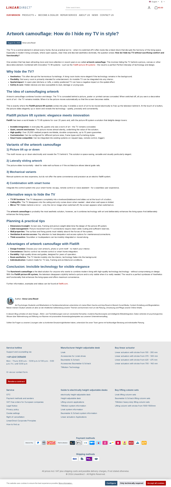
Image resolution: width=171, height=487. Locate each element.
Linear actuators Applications (74, 417)
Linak (63, 352)
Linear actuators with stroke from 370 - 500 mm (136, 356)
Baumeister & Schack (70, 360)
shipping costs (71, 471)
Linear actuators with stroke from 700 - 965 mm (136, 363)
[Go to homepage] (19, 7)
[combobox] (86, 7)
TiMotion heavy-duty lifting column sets (132, 402)
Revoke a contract (16, 381)
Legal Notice (11, 406)
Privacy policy (12, 409)
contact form (21, 372)
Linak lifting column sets (125, 394)
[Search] (109, 7)
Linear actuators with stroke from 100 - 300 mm (136, 352)
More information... (66, 483)
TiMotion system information (73, 406)
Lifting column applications (72, 402)
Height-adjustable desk (71, 398)
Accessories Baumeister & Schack (76, 363)
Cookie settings (13, 413)
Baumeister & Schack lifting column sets (132, 398)
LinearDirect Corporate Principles (21, 420)
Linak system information (72, 409)
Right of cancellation (15, 417)
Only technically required (131, 483)
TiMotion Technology (70, 367)
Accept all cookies (155, 483)
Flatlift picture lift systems (84, 65)
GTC (8, 394)
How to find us (12, 424)
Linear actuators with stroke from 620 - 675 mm (136, 360)
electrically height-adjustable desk (75, 394)
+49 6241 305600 (16, 356)
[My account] (149, 7)
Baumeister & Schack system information (79, 413)
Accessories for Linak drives (73, 356)
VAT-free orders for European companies (25, 402)
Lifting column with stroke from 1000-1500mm (135, 406)
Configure (111, 483)
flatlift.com (63, 283)
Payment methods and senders (20, 398)
